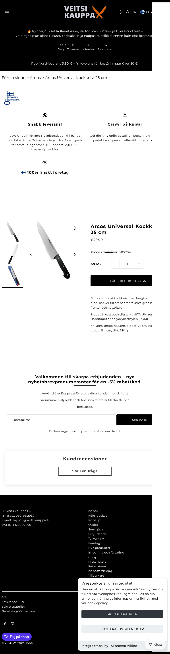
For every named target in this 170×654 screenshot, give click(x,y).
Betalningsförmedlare (18, 611)
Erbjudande (97, 534)
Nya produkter (99, 548)
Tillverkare (96, 575)
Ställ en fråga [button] (85, 471)
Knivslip (94, 520)
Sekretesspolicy (13, 606)
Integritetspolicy (94, 646)
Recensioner (97, 566)
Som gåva (95, 529)
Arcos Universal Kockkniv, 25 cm (76, 77)
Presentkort (97, 561)
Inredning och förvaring (106, 552)
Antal (96, 264)
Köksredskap (98, 515)
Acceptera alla (122, 614)
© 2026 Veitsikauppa (17, 643)
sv (135, 12)
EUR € (151, 12)
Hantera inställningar (122, 629)
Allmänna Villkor (124, 646)
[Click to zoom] (74, 228)
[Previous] (31, 254)
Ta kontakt (96, 538)
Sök (4, 597)
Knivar (93, 511)
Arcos (35, 77)
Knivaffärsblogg (100, 571)
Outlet (93, 524)
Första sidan (14, 77)
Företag (94, 543)
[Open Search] (120, 12)
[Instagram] (12, 624)
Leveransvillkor (13, 602)
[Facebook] (5, 624)
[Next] (74, 254)
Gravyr (93, 557)
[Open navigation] (32, 12)
